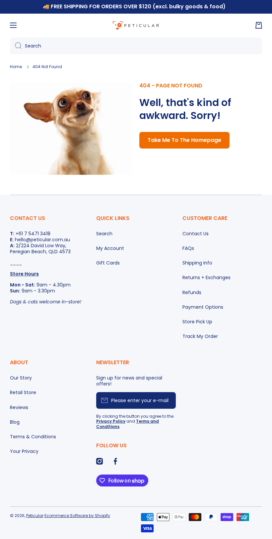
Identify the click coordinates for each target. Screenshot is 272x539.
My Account (110, 248)
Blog (15, 422)
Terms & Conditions (33, 436)
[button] (258, 25)
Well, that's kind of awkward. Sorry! (185, 109)
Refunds (191, 292)
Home (16, 66)
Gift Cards (108, 263)
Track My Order (200, 336)
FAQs (188, 248)
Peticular (34, 515)
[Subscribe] (167, 400)
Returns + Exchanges (206, 277)
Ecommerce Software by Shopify (77, 515)
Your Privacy (24, 451)
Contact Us (195, 233)
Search (104, 233)
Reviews (19, 407)
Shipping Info (197, 263)
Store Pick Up (197, 321)
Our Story (21, 378)
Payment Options (202, 307)
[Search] (16, 46)
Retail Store (23, 392)
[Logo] (136, 25)
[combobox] (136, 46)
